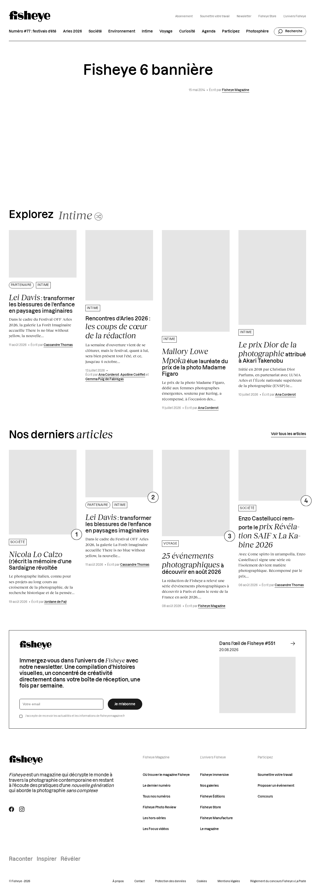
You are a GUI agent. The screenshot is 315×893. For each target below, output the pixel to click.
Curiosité (187, 31)
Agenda (208, 31)
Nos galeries (209, 785)
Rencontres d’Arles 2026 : (117, 328)
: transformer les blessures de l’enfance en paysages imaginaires (42, 303)
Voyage (166, 31)
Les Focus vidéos (156, 829)
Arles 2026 (72, 31)
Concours (265, 796)
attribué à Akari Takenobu (272, 352)
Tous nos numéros (156, 796)
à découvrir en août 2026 (193, 563)
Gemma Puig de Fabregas (104, 379)
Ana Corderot (108, 374)
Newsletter (244, 16)
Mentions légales (229, 881)
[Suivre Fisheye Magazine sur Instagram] (21, 809)
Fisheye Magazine (235, 90)
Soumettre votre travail (215, 16)
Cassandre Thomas (58, 345)
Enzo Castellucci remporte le (269, 532)
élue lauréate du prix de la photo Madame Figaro (195, 362)
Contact (139, 881)
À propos (118, 881)
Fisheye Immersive (214, 774)
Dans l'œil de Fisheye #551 (247, 644)
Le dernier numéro (157, 785)
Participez (230, 31)
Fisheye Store (267, 16)
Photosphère (257, 31)
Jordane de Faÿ (55, 601)
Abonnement (184, 16)
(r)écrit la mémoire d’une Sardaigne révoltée (40, 560)
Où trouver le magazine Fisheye (166, 774)
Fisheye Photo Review (159, 807)
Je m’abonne (124, 704)
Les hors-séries (154, 818)
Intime (147, 31)
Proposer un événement (276, 785)
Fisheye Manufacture (216, 818)
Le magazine (209, 829)
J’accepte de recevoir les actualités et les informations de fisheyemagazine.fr (75, 716)
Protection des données (170, 881)
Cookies (202, 881)
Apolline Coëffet (132, 374)
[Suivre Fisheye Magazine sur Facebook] (11, 809)
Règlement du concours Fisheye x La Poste (278, 881)
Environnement (121, 31)
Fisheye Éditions (212, 796)
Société (95, 31)
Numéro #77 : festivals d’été (32, 31)
